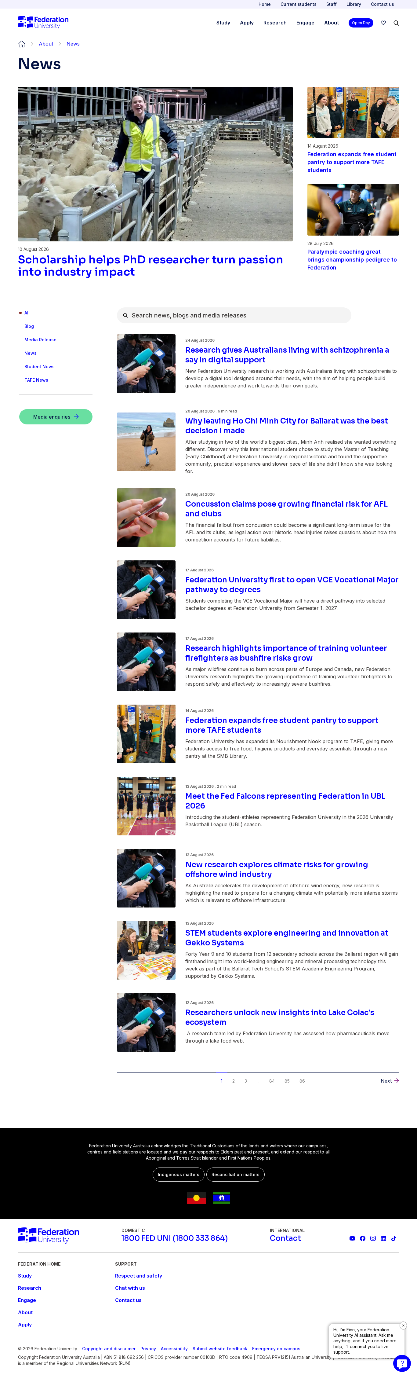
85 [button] (287, 1081)
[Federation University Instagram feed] (373, 1238)
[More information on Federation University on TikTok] (394, 1238)
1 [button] (222, 1081)
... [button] (258, 1081)
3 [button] (246, 1081)
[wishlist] (383, 23)
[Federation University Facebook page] (362, 1238)
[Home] (43, 23)
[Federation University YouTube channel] (352, 1238)
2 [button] (233, 1081)
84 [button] (272, 1081)
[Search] (396, 23)
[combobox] (234, 315)
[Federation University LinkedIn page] (383, 1238)
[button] (131, 1076)
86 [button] (302, 1081)
